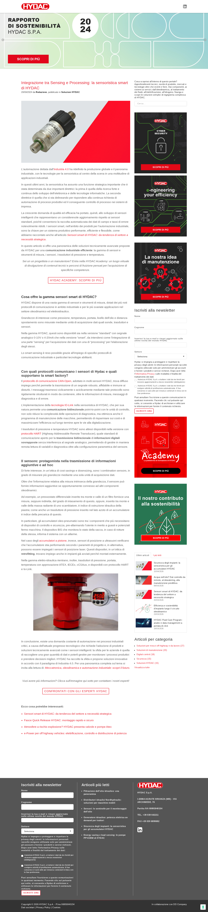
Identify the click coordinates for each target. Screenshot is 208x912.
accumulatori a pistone (53, 540)
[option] (104, 40)
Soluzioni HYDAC (148, 663)
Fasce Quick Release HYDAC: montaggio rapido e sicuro (59, 720)
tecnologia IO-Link (62, 405)
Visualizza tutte (142, 667)
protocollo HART (31, 433)
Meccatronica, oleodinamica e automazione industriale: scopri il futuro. (87, 667)
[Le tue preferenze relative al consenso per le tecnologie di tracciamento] (203, 907)
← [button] (2, 40)
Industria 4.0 (61, 169)
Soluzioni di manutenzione (152, 650)
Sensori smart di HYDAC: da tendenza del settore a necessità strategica (67, 713)
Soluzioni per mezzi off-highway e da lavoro (160, 645)
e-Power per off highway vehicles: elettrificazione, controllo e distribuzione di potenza (75, 733)
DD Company (180, 904)
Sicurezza (144, 659)
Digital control (146, 654)
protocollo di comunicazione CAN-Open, (48, 381)
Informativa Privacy (145, 374)
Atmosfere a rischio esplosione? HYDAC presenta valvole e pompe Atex (68, 726)
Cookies (56, 907)
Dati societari (27, 907)
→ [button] (205, 40)
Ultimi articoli (142, 555)
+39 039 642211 (150, 815)
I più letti (157, 555)
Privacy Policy (43, 907)
